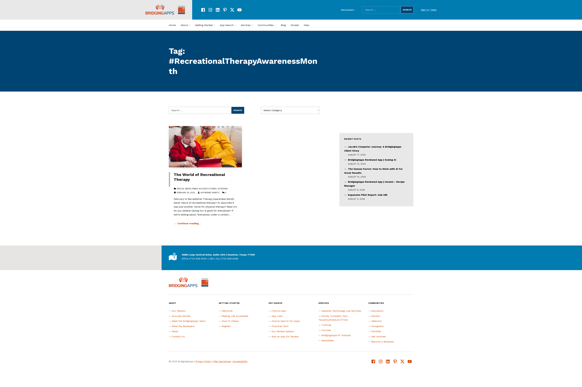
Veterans (223, 189)
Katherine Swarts (210, 192)
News (175, 331)
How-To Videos (230, 321)
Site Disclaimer (222, 361)
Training (326, 325)
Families (376, 331)
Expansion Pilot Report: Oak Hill (367, 194)
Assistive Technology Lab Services (341, 310)
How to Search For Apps (286, 321)
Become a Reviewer (382, 341)
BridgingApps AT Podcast (336, 335)
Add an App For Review (285, 336)
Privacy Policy (203, 361)
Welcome (227, 310)
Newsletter (327, 340)
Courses (326, 330)
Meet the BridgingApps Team (189, 321)
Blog (283, 25)
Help (433, 9)
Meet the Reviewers (183, 326)
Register (226, 326)
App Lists (277, 316)
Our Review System (283, 331)
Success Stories (208, 189)
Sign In (425, 9)
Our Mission (179, 310)
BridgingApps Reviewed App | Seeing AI (372, 159)
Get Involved (378, 336)
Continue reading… (189, 223)
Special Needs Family (187, 189)
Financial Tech (280, 326)
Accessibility (240, 361)
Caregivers (377, 326)
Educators (377, 310)
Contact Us (178, 336)
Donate (295, 25)
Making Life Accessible (235, 316)
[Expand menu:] (189, 25)
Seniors (375, 316)
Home (172, 25)
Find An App (279, 310)
